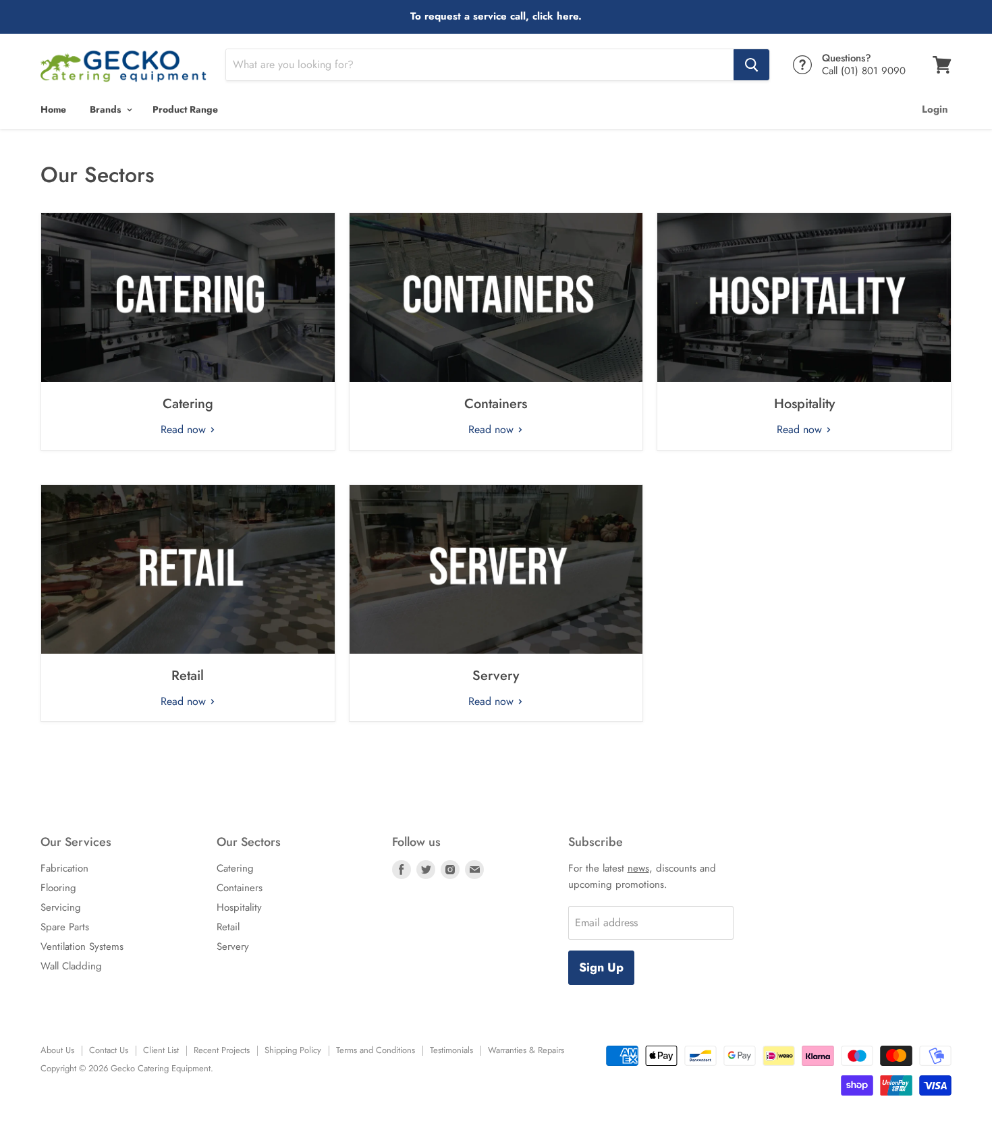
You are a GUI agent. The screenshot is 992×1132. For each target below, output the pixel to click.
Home (53, 109)
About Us (57, 1050)
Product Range (185, 109)
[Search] (751, 64)
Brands (106, 109)
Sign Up (601, 967)
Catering (188, 404)
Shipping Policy (293, 1050)
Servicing (60, 907)
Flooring (58, 887)
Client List (161, 1050)
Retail (187, 675)
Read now (185, 429)
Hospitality (804, 404)
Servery (495, 675)
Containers (495, 404)
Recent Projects (222, 1050)
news (638, 868)
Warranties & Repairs (526, 1050)
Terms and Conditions (375, 1050)
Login (935, 109)
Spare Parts (64, 926)
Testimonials (451, 1050)
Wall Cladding (71, 966)
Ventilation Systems (81, 946)
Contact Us (108, 1050)
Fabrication (64, 868)
